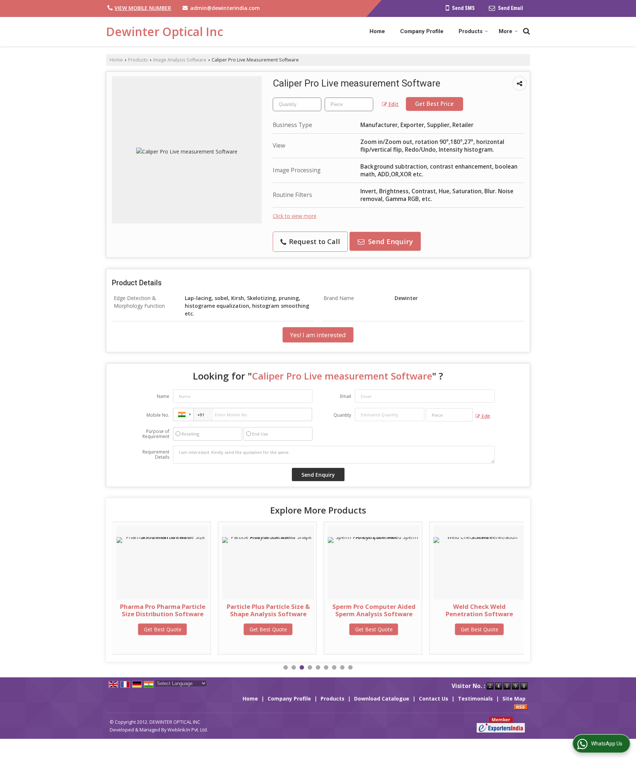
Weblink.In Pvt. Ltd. (187, 730)
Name (163, 396)
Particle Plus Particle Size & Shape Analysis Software (268, 610)
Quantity (342, 415)
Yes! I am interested (318, 335)
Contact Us (433, 698)
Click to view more (295, 215)
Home (377, 31)
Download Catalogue (381, 698)
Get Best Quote (162, 629)
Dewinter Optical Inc (164, 32)
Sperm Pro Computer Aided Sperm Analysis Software (374, 610)
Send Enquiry (389, 241)
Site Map (514, 698)
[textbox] (349, 104)
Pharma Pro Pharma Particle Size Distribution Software (162, 610)
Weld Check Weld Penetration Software (479, 610)
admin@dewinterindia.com (225, 7)
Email (345, 396)
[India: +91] (183, 414)
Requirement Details (155, 454)
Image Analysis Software (179, 60)
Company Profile (422, 31)
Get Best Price (434, 104)
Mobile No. (157, 415)
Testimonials (475, 698)
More (505, 31)
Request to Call (313, 241)
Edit (393, 103)
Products (471, 31)
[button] (142, 7)
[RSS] (520, 706)
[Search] (525, 30)
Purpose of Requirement (155, 434)
